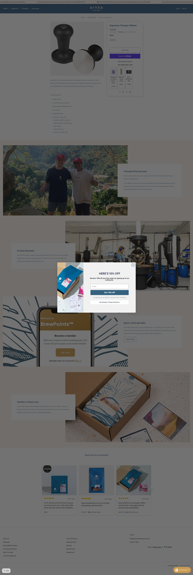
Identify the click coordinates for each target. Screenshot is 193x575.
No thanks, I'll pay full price (110, 302)
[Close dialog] (133, 265)
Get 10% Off (109, 292)
